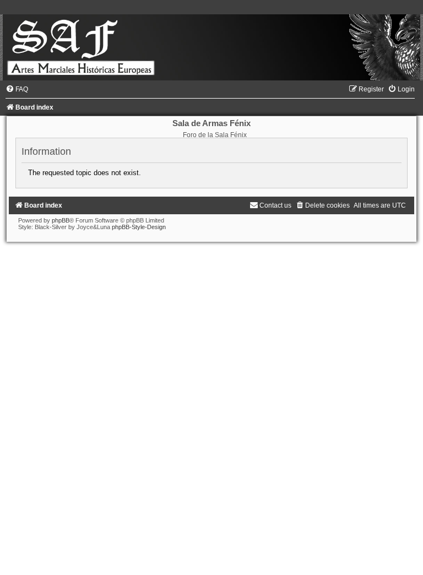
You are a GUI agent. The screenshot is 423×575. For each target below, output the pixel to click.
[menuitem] (17, 89)
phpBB (60, 220)
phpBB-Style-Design (139, 227)
